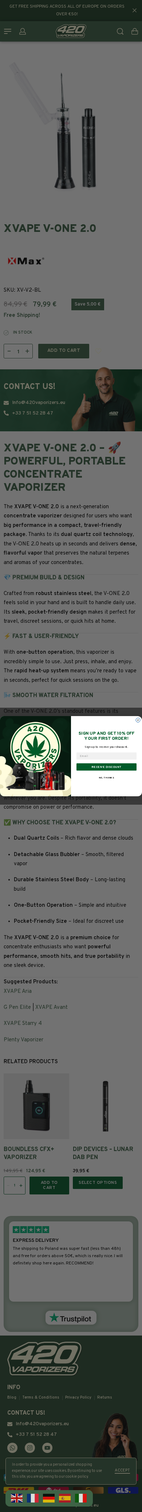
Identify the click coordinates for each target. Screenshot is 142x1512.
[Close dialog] (138, 720)
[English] (17, 1498)
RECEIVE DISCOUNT (106, 767)
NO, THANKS (106, 777)
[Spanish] (65, 1498)
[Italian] (81, 1498)
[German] (49, 1498)
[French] (33, 1498)
